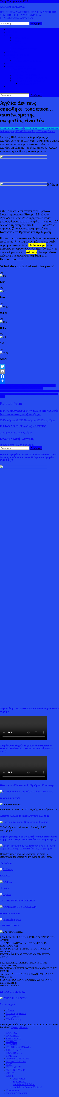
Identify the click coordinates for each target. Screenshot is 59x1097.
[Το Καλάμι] (6, 869)
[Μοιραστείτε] (29, 381)
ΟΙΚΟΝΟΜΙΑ (13, 57)
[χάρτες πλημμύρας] (10, 919)
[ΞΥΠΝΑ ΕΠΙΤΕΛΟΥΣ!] (13, 998)
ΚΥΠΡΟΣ (18, 40)
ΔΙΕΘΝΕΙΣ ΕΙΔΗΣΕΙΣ (17, 55)
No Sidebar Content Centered (27, 1087)
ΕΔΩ (20, 259)
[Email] (29, 371)
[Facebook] (29, 376)
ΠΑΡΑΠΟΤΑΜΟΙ (28, 83)
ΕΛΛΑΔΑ (11, 52)
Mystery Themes (19, 1027)
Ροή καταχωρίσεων (16, 1013)
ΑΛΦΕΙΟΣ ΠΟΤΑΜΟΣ (12, 6)
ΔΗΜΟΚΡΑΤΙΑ (21, 37)
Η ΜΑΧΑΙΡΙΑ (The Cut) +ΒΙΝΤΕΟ (23, 426)
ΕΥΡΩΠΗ (18, 46)
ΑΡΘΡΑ (10, 1073)
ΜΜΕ (9, 1064)
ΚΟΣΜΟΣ (11, 35)
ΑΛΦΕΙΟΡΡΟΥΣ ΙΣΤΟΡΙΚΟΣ (22, 66)
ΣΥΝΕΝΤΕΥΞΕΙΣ (15, 1070)
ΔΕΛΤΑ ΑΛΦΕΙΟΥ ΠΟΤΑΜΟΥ (29, 80)
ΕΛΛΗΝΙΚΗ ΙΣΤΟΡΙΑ (25, 69)
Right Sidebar (19, 1081)
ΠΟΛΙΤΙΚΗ (12, 32)
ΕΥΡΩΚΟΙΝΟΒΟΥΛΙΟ (25, 49)
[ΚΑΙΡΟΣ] (6, 881)
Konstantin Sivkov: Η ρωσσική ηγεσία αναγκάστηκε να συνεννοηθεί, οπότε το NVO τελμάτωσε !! (28, 387)
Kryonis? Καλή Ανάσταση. (17, 438)
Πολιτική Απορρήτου (17, 1093)
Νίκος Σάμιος (48, 131)
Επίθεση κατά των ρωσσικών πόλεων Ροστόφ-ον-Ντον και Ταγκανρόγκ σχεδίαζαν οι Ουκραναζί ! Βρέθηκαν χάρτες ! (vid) (29, 394)
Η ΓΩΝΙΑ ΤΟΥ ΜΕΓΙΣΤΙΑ (27, 75)
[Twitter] (29, 366)
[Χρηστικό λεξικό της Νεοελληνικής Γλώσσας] (24, 822)
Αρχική (10, 29)
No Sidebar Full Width (24, 1084)
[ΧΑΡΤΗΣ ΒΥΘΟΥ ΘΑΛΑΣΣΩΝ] (18, 906)
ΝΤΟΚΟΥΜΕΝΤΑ (16, 1061)
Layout (9, 1075)
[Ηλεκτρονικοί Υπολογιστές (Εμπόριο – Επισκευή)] (26, 791)
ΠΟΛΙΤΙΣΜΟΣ (20, 72)
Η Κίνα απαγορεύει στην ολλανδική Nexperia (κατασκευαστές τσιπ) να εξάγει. (29, 412)
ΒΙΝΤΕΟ (11, 63)
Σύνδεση (10, 1010)
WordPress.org (13, 1019)
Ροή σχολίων (12, 1016)
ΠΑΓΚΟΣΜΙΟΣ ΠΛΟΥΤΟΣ (27, 60)
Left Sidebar (19, 1078)
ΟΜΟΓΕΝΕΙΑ (20, 43)
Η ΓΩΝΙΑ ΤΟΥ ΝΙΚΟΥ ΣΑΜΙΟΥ (30, 78)
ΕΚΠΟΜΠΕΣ (13, 1067)
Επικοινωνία (12, 1090)
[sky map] (5, 894)
